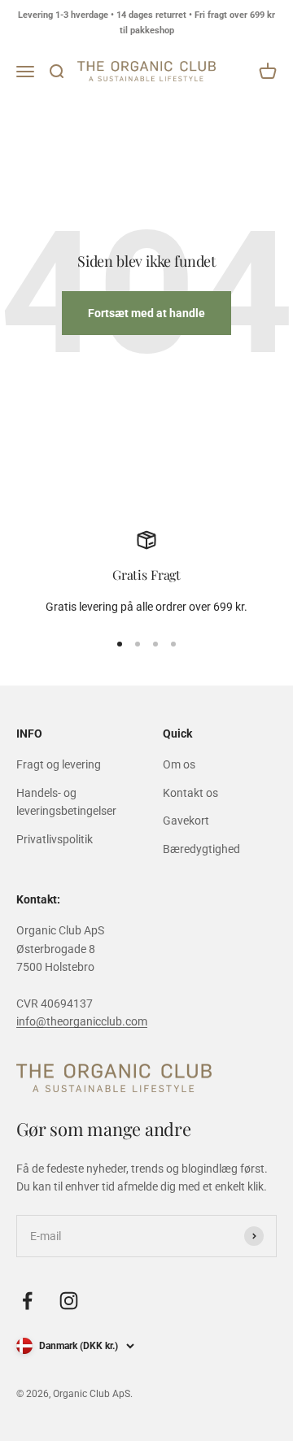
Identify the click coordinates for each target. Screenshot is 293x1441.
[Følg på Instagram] (69, 1301)
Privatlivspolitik (54, 839)
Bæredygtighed (201, 848)
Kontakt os (190, 792)
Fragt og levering (58, 764)
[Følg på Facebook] (27, 1301)
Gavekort (186, 820)
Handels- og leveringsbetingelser (66, 801)
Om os (179, 764)
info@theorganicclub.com (81, 1021)
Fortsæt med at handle (146, 313)
